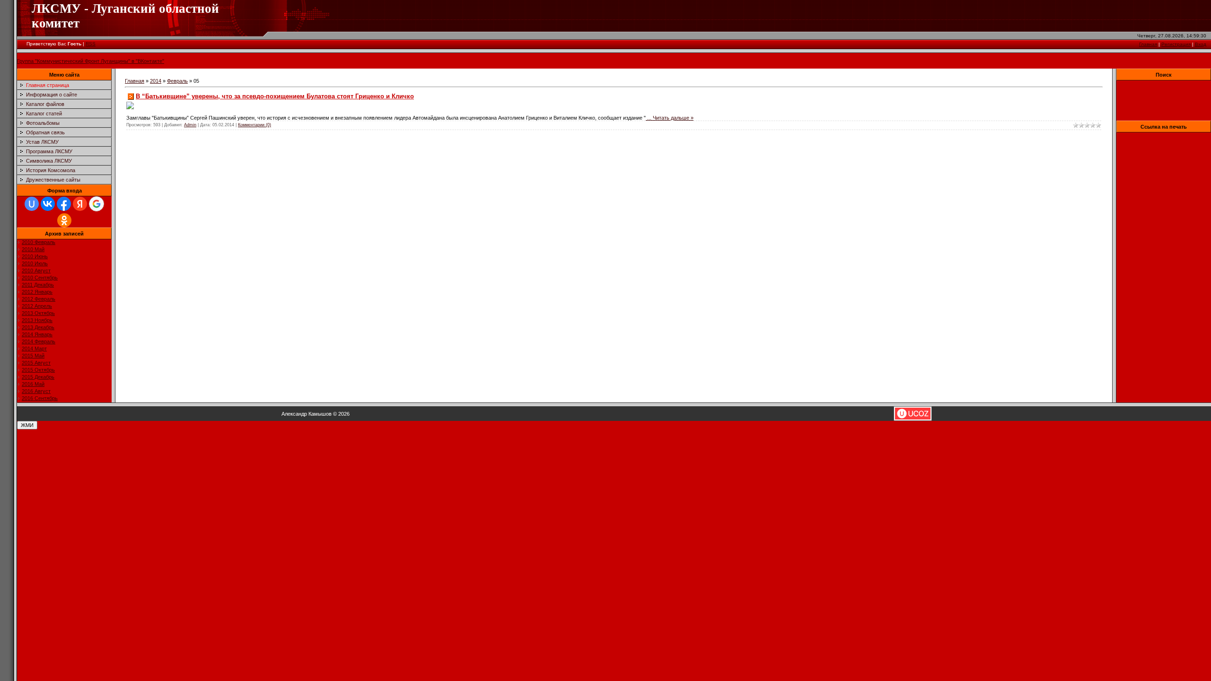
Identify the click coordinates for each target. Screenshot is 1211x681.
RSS (91, 43)
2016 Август (36, 391)
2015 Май (33, 355)
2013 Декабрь (38, 327)
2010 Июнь (35, 256)
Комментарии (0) (254, 124)
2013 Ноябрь (37, 320)
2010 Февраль (38, 242)
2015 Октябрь (38, 370)
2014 (155, 81)
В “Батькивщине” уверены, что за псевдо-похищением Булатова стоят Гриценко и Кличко (275, 96)
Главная (1148, 44)
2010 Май (33, 249)
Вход (1200, 44)
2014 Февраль (38, 341)
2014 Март (34, 348)
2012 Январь (37, 292)
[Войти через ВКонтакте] (48, 204)
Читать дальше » (673, 118)
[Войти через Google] (96, 203)
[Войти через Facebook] (64, 204)
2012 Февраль (38, 299)
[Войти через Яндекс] (80, 204)
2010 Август (36, 270)
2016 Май (33, 384)
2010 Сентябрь (40, 277)
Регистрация (1176, 44)
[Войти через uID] (32, 204)
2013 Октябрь (38, 313)
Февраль (177, 81)
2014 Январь (37, 334)
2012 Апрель (37, 306)
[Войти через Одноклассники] (64, 220)
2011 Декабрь (38, 285)
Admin (190, 124)
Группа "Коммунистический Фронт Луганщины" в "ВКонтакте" (90, 61)
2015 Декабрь (38, 377)
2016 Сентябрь (40, 398)
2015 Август (36, 363)
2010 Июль (35, 263)
